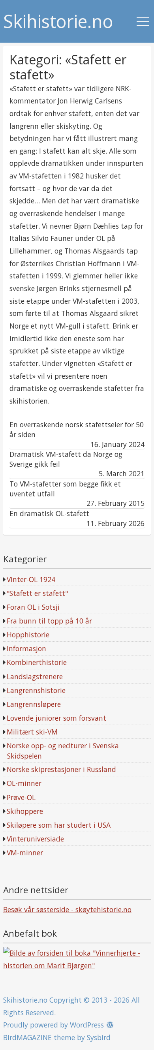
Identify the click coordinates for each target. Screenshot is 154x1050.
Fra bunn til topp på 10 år (49, 620)
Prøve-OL (21, 797)
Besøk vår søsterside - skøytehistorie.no (67, 909)
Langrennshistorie (36, 690)
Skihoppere (25, 811)
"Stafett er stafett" (37, 593)
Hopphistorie (28, 634)
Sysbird (99, 1037)
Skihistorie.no (58, 21)
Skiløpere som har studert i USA (59, 825)
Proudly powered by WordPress (53, 1024)
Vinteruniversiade (35, 838)
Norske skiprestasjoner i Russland (61, 769)
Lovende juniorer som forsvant (56, 718)
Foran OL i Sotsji (33, 607)
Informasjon (26, 648)
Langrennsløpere (34, 704)
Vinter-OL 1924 (31, 579)
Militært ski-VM (32, 731)
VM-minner (25, 852)
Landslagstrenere (35, 676)
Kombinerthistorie (37, 662)
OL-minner (24, 783)
